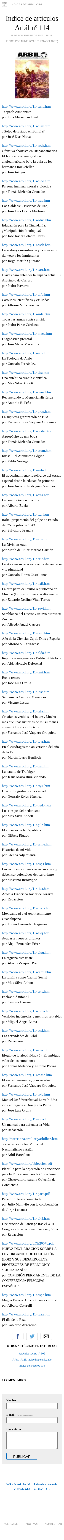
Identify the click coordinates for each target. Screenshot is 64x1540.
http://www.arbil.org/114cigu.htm (26, 952)
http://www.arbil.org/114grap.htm (26, 411)
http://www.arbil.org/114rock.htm (26, 145)
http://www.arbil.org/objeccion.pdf (27, 1163)
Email (46, 1336)
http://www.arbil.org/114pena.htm (26, 392)
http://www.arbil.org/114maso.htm (27, 1075)
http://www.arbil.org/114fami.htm (26, 972)
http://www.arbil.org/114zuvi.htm (26, 608)
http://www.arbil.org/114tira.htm (25, 372)
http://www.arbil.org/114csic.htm (26, 633)
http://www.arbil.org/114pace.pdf (26, 1194)
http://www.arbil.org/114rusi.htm (26, 672)
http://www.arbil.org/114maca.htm (27, 333)
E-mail (19, 1414)
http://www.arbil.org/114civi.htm (26, 1218)
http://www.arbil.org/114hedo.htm (26, 805)
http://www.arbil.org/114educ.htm (26, 220)
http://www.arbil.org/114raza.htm (26, 1314)
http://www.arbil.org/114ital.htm (25, 514)
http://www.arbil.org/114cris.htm (26, 991)
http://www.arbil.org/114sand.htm (26, 106)
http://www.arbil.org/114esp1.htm (26, 864)
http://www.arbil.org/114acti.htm (26, 1030)
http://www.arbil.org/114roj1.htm (26, 786)
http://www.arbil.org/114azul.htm (26, 539)
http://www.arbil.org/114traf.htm (25, 766)
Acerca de (11, 1523)
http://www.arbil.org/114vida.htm (26, 1119)
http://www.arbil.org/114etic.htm (26, 559)
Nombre (11, 1400)
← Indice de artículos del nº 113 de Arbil (16, 1487)
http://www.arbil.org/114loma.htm (27, 1011)
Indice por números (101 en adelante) (32, 41)
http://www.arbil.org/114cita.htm (26, 495)
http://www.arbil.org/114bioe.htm (26, 181)
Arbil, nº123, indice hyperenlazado (32, 1359)
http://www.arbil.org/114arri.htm (25, 353)
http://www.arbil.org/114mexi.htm (27, 908)
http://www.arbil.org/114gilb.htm (26, 825)
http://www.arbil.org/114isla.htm (25, 711)
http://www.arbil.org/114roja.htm (26, 1094)
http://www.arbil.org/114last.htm (25, 692)
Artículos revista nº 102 (32, 1353)
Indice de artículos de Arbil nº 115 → (45, 1487)
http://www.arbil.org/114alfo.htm (26, 294)
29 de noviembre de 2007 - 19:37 (31, 35)
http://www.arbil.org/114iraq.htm (26, 200)
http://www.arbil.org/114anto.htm (26, 470)
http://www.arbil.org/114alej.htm (26, 933)
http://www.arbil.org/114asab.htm (26, 245)
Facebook (17, 1336)
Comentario (13, 1429)
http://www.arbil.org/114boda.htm (26, 431)
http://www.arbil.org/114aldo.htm (26, 653)
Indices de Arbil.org (26, 4)
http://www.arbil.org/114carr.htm (26, 270)
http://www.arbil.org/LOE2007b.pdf (28, 1243)
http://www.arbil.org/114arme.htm (27, 844)
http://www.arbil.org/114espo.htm (26, 1295)
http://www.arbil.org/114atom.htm (27, 450)
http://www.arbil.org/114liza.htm (26, 889)
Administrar (53, 1523)
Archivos (32, 1523)
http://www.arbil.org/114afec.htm (26, 1050)
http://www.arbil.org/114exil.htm (26, 583)
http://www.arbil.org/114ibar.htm (26, 741)
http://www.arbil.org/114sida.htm (26, 314)
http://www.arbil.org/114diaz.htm (26, 126)
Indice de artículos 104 (32, 1365)
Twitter (32, 1336)
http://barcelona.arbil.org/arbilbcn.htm (30, 1139)
